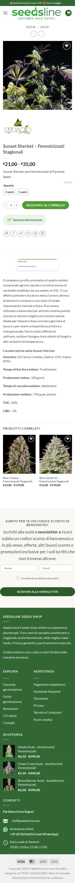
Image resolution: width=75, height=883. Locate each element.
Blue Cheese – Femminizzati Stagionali (17, 479)
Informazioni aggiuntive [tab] (27, 266)
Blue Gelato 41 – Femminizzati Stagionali (54, 479)
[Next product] (33, 34)
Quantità (8, 185)
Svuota (68, 182)
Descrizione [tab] (22, 261)
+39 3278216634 (22, 834)
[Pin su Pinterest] (35, 233)
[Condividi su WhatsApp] (6, 233)
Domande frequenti (47, 691)
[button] (5, 13)
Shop (44, 27)
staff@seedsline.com (26, 820)
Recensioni (10, 708)
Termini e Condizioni (48, 712)
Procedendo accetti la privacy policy (40, 578)
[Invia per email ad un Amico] (28, 233)
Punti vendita (43, 719)
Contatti (9, 723)
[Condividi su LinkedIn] (42, 233)
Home (31, 27)
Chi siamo (10, 715)
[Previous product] (41, 34)
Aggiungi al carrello (45, 205)
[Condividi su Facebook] (14, 233)
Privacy (39, 705)
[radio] (9, 192)
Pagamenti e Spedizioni (49, 684)
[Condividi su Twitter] (21, 233)
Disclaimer (41, 698)
